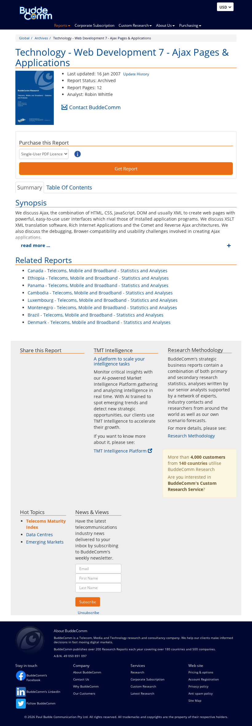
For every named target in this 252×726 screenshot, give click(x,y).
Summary (29, 187)
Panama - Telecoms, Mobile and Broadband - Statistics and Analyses (98, 285)
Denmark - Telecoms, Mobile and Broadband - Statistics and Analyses (99, 322)
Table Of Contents (69, 187)
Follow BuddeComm (40, 703)
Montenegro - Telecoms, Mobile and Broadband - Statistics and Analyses (102, 307)
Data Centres (39, 534)
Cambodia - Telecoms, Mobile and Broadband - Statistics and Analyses (100, 293)
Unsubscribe (88, 612)
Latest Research (142, 693)
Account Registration (203, 679)
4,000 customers (208, 457)
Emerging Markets (45, 542)
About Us (164, 25)
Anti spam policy (200, 693)
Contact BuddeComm (95, 107)
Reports (60, 25)
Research (137, 672)
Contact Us (81, 679)
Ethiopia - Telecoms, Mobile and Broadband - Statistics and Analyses (98, 278)
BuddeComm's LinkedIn (43, 691)
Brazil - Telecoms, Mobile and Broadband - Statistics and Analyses (95, 315)
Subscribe (87, 601)
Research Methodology (191, 436)
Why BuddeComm (86, 686)
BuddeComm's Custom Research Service (192, 486)
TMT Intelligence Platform (120, 451)
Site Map (194, 700)
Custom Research (134, 25)
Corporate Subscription (94, 25)
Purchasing (188, 25)
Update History (136, 74)
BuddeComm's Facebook (36, 677)
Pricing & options (200, 672)
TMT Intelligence (68, 35)
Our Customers (84, 693)
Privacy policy (198, 686)
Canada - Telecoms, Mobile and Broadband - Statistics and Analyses (97, 270)
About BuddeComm (87, 672)
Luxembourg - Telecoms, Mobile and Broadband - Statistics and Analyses (103, 300)
